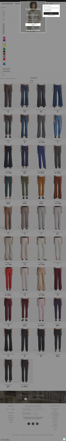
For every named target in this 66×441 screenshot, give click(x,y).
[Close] (44, 3)
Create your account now (51, 15)
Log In (51, 13)
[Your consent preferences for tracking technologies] (64, 439)
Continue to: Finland (33, 30)
